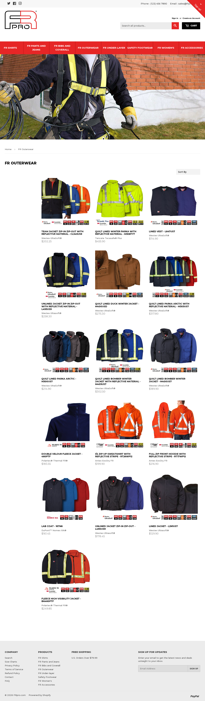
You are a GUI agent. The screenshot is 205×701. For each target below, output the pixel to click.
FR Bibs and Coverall (62, 47)
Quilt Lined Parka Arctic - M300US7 (58, 380)
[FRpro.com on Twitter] (8, 4)
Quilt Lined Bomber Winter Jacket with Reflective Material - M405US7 (117, 381)
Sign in (175, 18)
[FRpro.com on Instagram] (20, 4)
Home (8, 149)
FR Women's (166, 47)
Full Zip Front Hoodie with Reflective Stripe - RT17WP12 (167, 455)
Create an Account (191, 18)
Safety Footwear (140, 47)
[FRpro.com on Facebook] (14, 4)
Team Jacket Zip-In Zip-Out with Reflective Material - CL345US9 (62, 233)
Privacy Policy (12, 665)
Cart (193, 25)
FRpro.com (20, 695)
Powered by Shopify (40, 695)
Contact (9, 677)
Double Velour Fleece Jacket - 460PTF (61, 455)
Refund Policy (12, 673)
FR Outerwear (88, 47)
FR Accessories (192, 47)
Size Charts (11, 661)
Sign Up (194, 668)
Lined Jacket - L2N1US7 (163, 526)
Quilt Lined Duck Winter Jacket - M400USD (117, 305)
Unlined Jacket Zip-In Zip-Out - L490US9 (115, 527)
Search (8, 658)
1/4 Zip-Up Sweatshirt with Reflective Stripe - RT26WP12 (113, 455)
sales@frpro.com (188, 3)
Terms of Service (14, 669)
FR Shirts (43, 658)
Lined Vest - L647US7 (162, 231)
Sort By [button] (182, 171)
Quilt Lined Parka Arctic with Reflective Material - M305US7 (169, 305)
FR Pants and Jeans (36, 47)
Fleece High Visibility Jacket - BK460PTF (61, 600)
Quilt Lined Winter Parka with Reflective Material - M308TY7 (115, 233)
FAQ (7, 681)
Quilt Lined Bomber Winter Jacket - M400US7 (167, 380)
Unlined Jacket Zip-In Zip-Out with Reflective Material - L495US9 (60, 306)
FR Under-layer (114, 47)
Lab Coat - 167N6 (52, 526)
